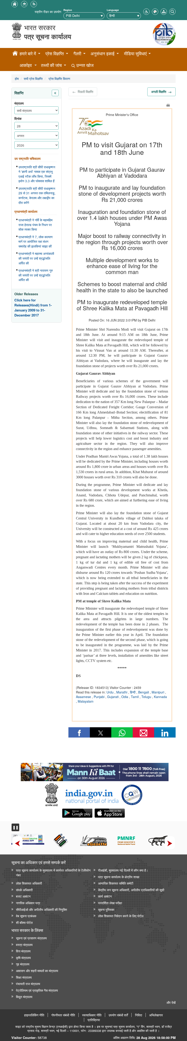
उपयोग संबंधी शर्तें (118, 1015)
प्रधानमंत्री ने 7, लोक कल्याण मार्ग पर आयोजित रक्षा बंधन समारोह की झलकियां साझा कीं (35, 241)
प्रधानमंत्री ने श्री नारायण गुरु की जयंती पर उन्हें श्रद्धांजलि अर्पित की (35, 275)
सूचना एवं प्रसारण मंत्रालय (31, 938)
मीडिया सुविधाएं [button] (135, 53)
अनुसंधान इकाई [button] (102, 53)
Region (67, 9)
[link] (94, 771)
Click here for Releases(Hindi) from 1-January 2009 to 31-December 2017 (33, 307)
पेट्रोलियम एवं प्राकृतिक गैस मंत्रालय (37, 990)
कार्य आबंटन (105, 896)
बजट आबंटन (23, 896)
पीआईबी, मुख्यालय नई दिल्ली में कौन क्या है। (123, 870)
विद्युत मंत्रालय (24, 996)
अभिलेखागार (156, 1015)
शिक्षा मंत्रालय (24, 977)
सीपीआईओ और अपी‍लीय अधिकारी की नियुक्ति (41, 909)
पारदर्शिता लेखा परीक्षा (110, 902)
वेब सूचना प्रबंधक (26, 915)
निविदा (138, 1015)
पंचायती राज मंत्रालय (28, 983)
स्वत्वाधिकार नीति (91, 1015)
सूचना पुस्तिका (106, 909)
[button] (146, 11)
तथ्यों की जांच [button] (51, 65)
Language (113, 9)
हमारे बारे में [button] (28, 53)
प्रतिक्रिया (94, 1020)
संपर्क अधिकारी (24, 889)
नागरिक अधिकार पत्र (28, 902)
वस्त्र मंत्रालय (24, 944)
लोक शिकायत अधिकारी (29, 883)
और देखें (171, 1002)
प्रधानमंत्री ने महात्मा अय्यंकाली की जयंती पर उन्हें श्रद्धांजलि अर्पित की (36, 258)
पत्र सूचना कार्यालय (47, 36)
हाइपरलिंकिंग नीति (34, 1015)
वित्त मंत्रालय (23, 951)
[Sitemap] (164, 11)
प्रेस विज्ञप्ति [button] (54, 53)
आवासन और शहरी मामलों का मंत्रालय (37, 970)
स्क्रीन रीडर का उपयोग (48, 11)
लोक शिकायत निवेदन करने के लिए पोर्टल (120, 915)
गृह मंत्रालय (22, 964)
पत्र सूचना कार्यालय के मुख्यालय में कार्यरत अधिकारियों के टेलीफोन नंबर (53, 872)
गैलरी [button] (77, 53)
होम (17, 78)
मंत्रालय (19, 103)
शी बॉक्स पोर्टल (24, 922)
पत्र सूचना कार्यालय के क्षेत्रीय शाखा (118, 876)
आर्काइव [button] (26, 65)
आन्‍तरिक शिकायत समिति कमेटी (115, 883)
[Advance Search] (172, 11)
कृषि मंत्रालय (23, 957)
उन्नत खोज (84, 65)
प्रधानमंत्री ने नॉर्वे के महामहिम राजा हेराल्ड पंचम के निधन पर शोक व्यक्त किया (35, 225)
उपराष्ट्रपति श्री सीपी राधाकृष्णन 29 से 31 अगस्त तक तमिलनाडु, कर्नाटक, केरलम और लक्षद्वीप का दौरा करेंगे (36, 195)
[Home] (15, 54)
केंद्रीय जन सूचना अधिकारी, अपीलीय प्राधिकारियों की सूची (131, 889)
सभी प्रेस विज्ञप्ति (33, 78)
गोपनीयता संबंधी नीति (63, 1015)
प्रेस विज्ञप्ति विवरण (59, 78)
